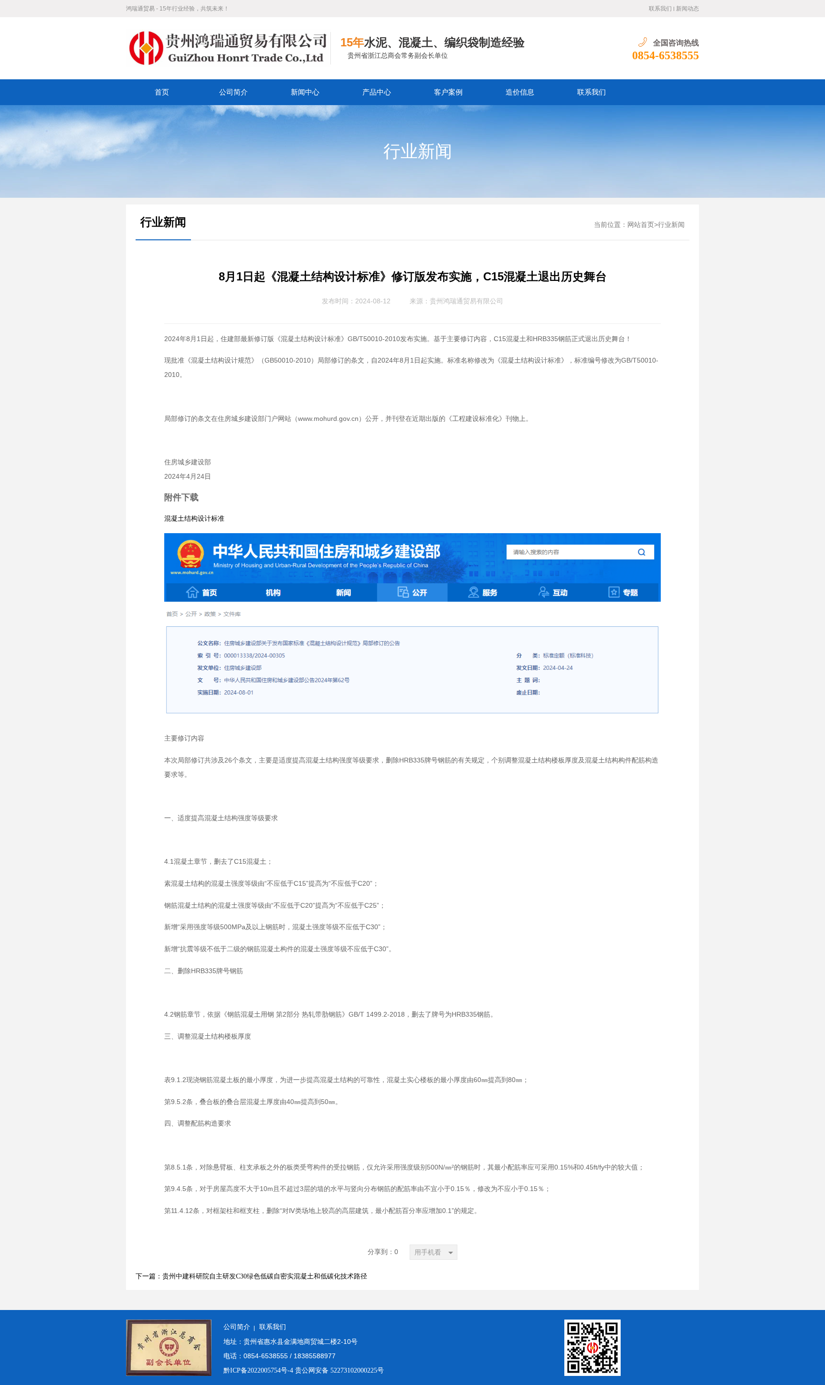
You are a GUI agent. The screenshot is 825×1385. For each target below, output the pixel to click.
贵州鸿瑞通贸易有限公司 (466, 301)
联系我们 (660, 8)
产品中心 (376, 92)
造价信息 (520, 92)
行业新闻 (417, 151)
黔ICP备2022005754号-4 (259, 1370)
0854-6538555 (665, 55)
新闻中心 (305, 92)
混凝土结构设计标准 (194, 518)
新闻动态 (687, 8)
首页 (162, 92)
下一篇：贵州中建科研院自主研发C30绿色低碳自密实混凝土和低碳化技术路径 (251, 1276)
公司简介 (233, 92)
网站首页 (640, 224)
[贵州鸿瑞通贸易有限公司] (228, 48)
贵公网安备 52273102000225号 (339, 1370)
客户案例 (448, 92)
